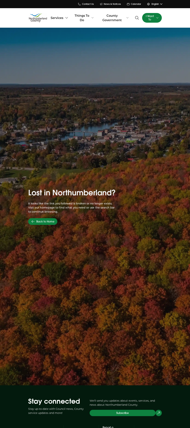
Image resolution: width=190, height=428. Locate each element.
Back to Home (45, 221)
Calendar (136, 4)
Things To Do (82, 18)
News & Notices (112, 4)
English (155, 4)
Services (57, 18)
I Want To (150, 17)
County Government (112, 18)
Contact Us (88, 4)
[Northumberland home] (38, 17)
